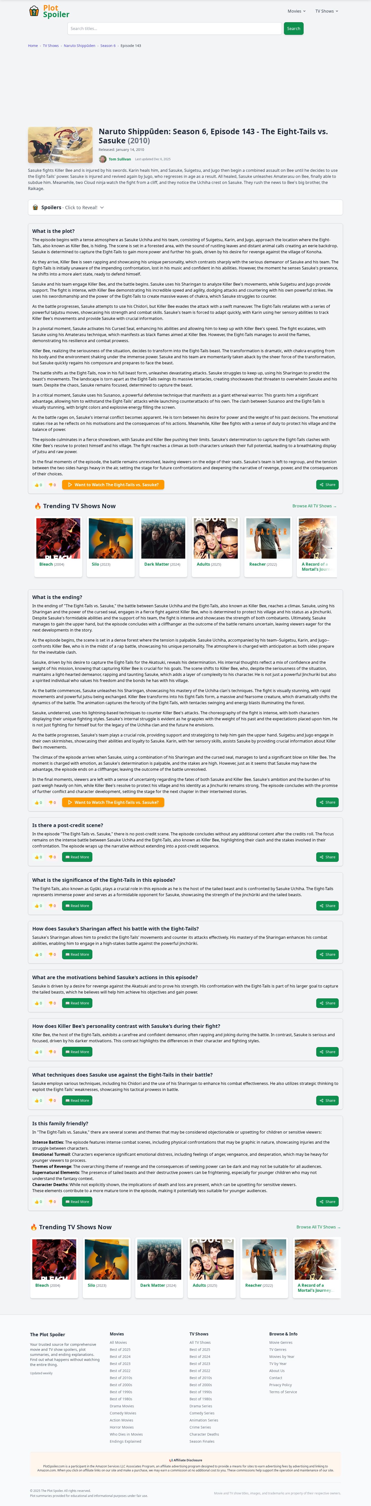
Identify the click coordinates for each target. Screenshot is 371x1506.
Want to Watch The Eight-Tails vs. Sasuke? (117, 484)
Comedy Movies (123, 1413)
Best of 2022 (120, 1370)
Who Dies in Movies (126, 1434)
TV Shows (324, 11)
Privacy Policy (280, 1384)
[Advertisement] (185, 87)
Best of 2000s (121, 1384)
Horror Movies (122, 1427)
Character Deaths (204, 1434)
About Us (277, 1370)
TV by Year (278, 1363)
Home (33, 45)
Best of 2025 (120, 1349)
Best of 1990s (121, 1391)
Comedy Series (202, 1413)
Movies (294, 11)
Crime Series (200, 1427)
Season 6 (108, 45)
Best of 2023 (120, 1363)
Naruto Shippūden (79, 45)
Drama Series (201, 1406)
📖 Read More (77, 857)
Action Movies (121, 1420)
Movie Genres (281, 1342)
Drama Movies (122, 1406)
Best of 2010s (121, 1377)
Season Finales (202, 1441)
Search (293, 28)
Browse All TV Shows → (315, 506)
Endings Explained (125, 1441)
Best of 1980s (121, 1399)
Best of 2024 (120, 1356)
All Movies (118, 1342)
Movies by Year (282, 1356)
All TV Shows (200, 1342)
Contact (275, 1377)
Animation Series (204, 1420)
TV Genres (277, 1349)
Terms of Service (283, 1391)
